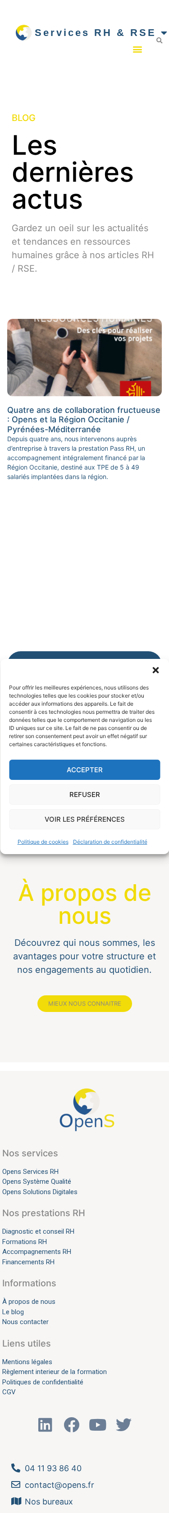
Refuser (84, 794)
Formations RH (24, 1242)
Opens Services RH (30, 1172)
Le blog (13, 1312)
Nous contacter (25, 1322)
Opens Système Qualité (36, 1181)
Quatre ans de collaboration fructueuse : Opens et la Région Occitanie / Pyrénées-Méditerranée (83, 419)
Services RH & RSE (95, 32)
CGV (9, 1392)
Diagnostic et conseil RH (38, 1231)
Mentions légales (27, 1362)
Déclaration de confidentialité (110, 841)
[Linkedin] (45, 1424)
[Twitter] (123, 1424)
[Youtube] (97, 1424)
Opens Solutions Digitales (40, 1192)
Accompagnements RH (36, 1252)
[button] (155, 670)
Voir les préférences (85, 819)
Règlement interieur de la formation (54, 1372)
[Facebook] (71, 1424)
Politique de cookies (43, 841)
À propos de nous (28, 1302)
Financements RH (28, 1262)
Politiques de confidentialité (42, 1382)
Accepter (85, 769)
